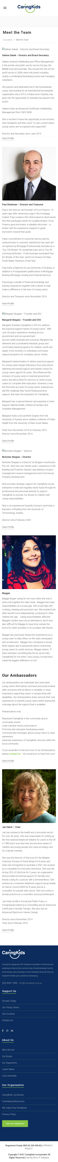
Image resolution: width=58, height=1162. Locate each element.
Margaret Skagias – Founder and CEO (21, 320)
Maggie (6, 593)
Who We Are (8, 1050)
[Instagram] (7, 1031)
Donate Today (9, 1001)
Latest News (8, 1069)
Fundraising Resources (13, 1101)
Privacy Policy (9, 1114)
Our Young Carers (10, 1007)
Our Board (7, 1056)
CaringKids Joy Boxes (13, 1095)
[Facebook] (3, 1031)
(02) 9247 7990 (10, 983)
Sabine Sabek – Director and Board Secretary (25, 55)
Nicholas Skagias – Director (16, 457)
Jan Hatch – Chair (11, 827)
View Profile (29, 49)
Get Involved (8, 1014)
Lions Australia (9, 1075)
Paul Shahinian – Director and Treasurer (22, 204)
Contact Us (7, 1020)
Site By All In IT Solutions (37, 1158)
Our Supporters (9, 1062)
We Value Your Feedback (14, 1107)
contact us (15, 753)
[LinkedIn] (12, 1031)
